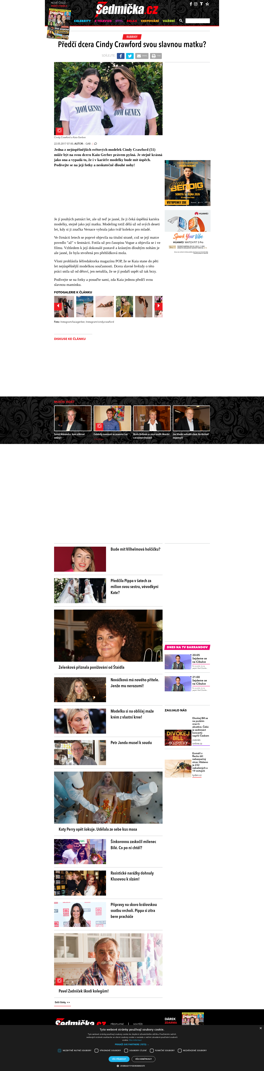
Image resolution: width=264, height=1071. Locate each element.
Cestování (150, 21)
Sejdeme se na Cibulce (199, 658)
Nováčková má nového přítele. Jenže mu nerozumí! (135, 683)
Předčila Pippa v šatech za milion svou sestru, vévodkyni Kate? (134, 587)
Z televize (103, 21)
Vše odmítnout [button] (143, 1059)
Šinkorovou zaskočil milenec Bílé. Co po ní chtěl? (133, 845)
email (144, 56)
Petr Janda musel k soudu (131, 743)
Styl (119, 21)
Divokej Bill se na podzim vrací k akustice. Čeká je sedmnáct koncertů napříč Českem (200, 727)
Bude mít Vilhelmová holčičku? (135, 549)
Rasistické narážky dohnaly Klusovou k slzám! (132, 876)
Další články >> (62, 1002)
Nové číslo (59, 4)
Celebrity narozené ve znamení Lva (110, 434)
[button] (132, 1044)
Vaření (169, 21)
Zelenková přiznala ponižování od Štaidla (91, 668)
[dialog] (132, 1048)
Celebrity (82, 21)
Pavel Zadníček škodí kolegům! (84, 991)
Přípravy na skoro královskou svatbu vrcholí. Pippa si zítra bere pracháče (134, 911)
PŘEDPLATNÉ (117, 1024)
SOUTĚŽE (138, 1024)
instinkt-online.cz (197, 742)
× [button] (260, 1028)
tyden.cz (197, 775)
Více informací (135, 1040)
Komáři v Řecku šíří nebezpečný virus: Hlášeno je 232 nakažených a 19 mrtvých (200, 762)
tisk (158, 56)
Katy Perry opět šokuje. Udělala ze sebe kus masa (98, 829)
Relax (132, 21)
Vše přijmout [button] (119, 1059)
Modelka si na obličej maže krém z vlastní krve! (132, 714)
